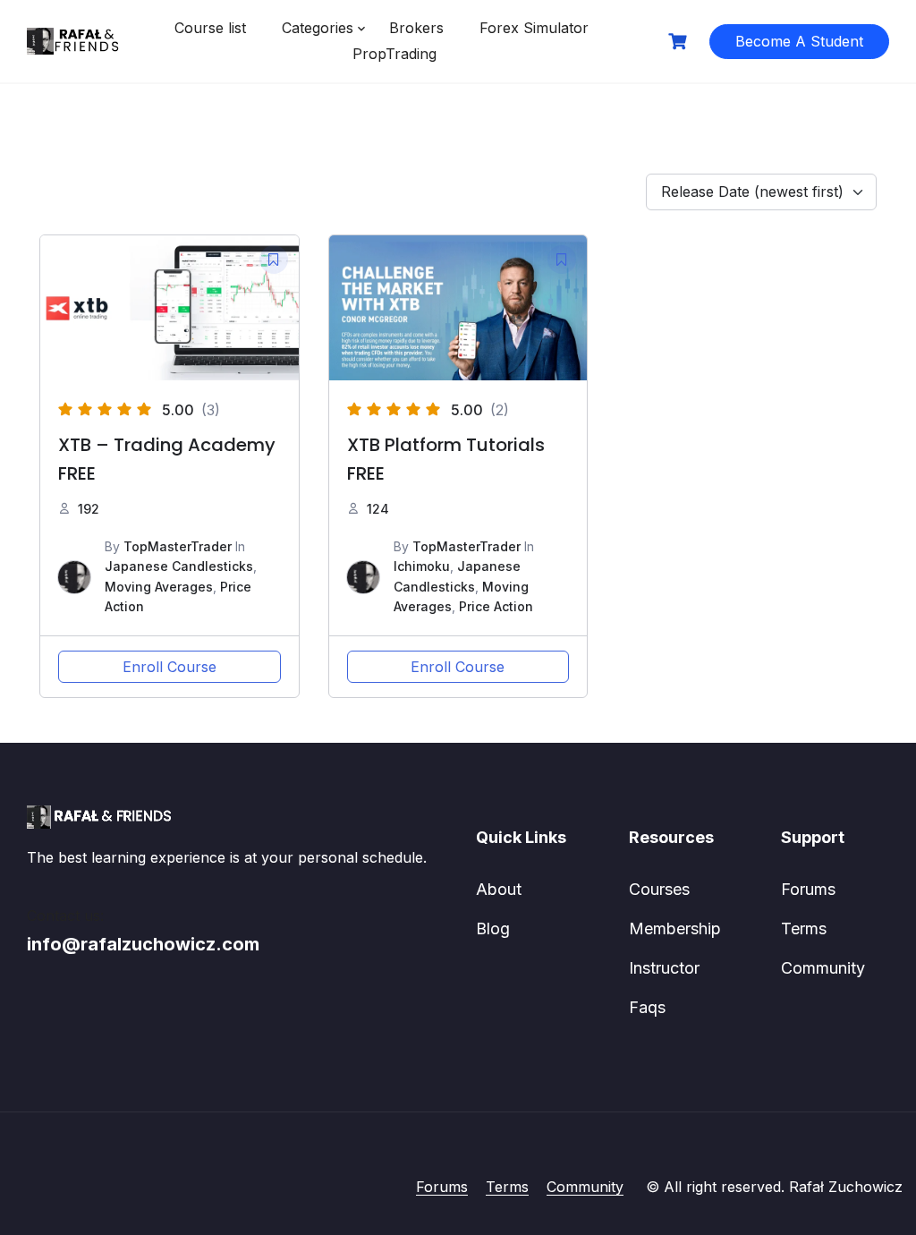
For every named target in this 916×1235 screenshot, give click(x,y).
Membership (675, 928)
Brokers (416, 28)
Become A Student (799, 41)
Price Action (496, 606)
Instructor (664, 967)
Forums (808, 889)
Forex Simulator (534, 28)
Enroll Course (169, 667)
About (499, 889)
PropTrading (394, 54)
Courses (659, 889)
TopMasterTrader (177, 546)
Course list (210, 28)
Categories (317, 28)
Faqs (647, 1007)
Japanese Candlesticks (179, 566)
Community (823, 967)
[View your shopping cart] (679, 41)
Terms (804, 928)
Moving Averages (159, 586)
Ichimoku (422, 566)
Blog (493, 928)
